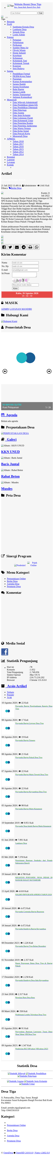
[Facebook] (4, 247)
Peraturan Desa (14, 586)
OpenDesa (8, 1152)
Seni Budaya (18, 68)
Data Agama (18, 113)
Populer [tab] (10, 695)
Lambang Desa (19, 29)
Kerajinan (17, 55)
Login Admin (19, 34)
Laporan (11, 159)
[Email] (17, 247)
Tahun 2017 (18, 144)
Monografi (12, 99)
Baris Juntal (10, 464)
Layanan (11, 162)
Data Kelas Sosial (21, 131)
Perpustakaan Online (16, 578)
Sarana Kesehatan (21, 86)
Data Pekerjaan (19, 110)
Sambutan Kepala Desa (23, 27)
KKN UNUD (10, 452)
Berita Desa (16, 188)
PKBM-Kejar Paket (22, 76)
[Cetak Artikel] (30, 247)
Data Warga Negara (22, 128)
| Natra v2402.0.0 (42, 1152)
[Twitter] (10, 247)
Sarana (10, 71)
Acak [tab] (9, 697)
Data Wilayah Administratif (25, 102)
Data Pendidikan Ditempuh (25, 107)
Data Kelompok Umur (23, 120)
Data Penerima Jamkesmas (25, 126)
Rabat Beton (10, 476)
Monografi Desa (20, 136)
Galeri (11, 439)
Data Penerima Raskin (23, 123)
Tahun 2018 (18, 141)
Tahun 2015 (18, 149)
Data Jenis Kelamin (21, 115)
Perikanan (17, 45)
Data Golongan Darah (23, 118)
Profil (9, 24)
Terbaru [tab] (10, 692)
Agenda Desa (13, 584)
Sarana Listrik (19, 92)
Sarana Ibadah (19, 84)
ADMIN (5, 309)
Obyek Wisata (19, 50)
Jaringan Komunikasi (22, 97)
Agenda (10, 415)
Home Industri (19, 53)
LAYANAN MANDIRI (21, 309)
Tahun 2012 (18, 152)
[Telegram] (24, 247)
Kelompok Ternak (21, 63)
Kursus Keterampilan (22, 81)
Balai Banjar (18, 89)
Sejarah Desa (19, 32)
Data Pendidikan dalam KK (25, 105)
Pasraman (17, 79)
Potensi (10, 37)
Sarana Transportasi (22, 94)
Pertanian (17, 40)
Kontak (10, 165)
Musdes (6, 488)
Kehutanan (18, 58)
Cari (40, 13)
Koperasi (17, 66)
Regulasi (11, 157)
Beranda (11, 21)
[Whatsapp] (36, 247)
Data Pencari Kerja (21, 133)
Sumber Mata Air (20, 47)
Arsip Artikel (16, 686)
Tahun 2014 (18, 154)
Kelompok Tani (20, 60)
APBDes (11, 139)
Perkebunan (18, 42)
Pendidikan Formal (21, 73)
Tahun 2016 (18, 146)
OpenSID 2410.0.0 (24, 1152)
